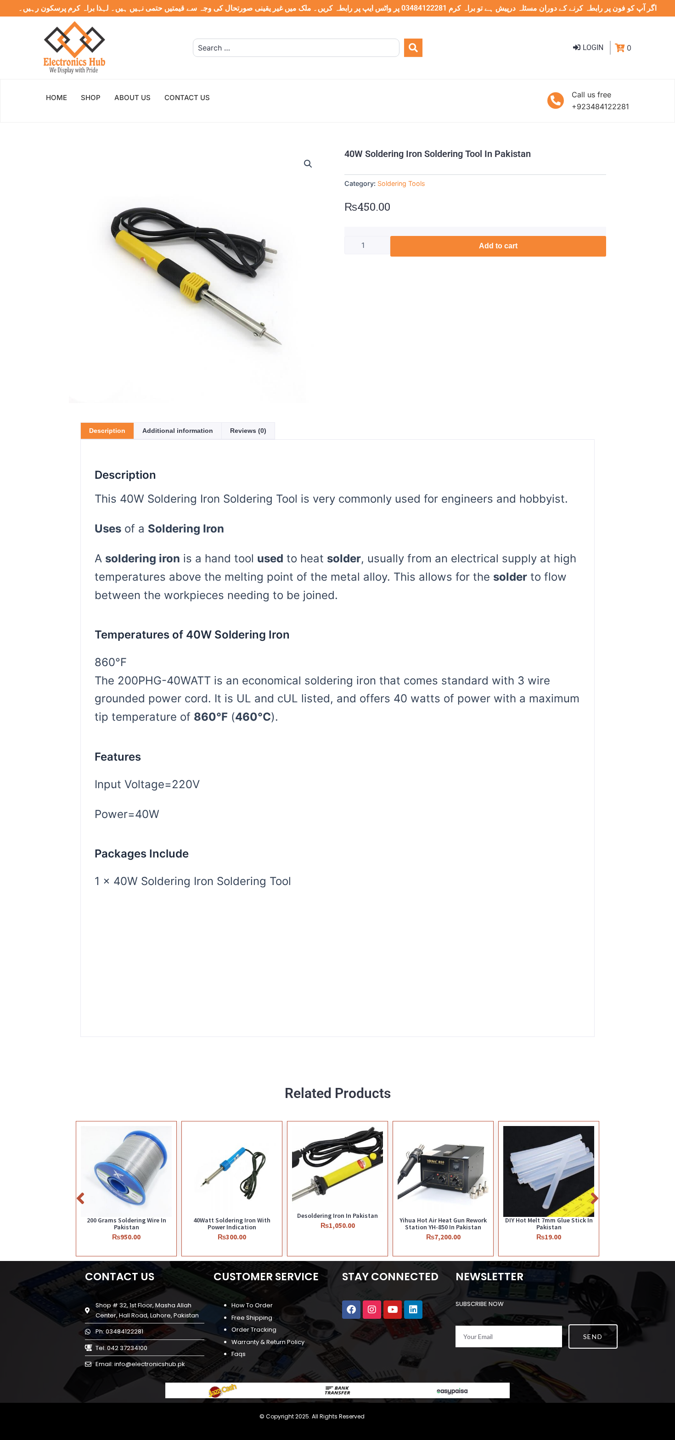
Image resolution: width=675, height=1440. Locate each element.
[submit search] (413, 48)
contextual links (493, 978)
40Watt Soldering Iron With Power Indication (231, 1223)
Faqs (238, 1354)
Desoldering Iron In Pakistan (337, 1215)
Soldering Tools (401, 183)
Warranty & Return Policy (267, 1342)
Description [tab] (107, 430)
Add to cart (498, 246)
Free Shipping (251, 1317)
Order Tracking (253, 1329)
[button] (308, 164)
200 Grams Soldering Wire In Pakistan (126, 1223)
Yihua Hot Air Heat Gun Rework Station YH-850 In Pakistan (443, 1223)
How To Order (252, 1305)
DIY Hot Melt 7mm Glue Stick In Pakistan (549, 1223)
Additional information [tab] (177, 430)
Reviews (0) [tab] (248, 430)
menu (533, 968)
